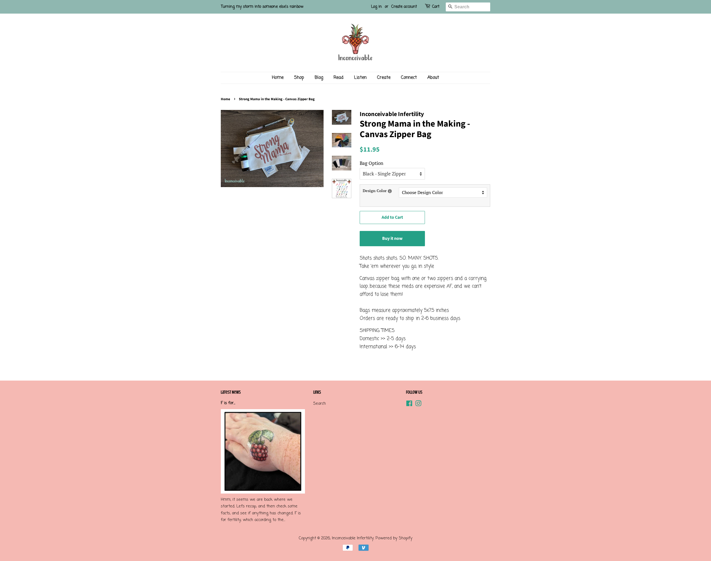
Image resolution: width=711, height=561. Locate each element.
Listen (360, 77)
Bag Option (371, 163)
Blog (319, 77)
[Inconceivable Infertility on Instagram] (418, 405)
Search (319, 404)
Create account (404, 7)
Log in (376, 7)
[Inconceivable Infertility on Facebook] (409, 405)
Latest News (231, 392)
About (433, 77)
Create (383, 77)
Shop (299, 77)
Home (278, 77)
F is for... (228, 403)
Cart (435, 7)
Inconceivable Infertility (353, 538)
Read (339, 77)
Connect (409, 77)
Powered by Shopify (393, 538)
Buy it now (392, 238)
